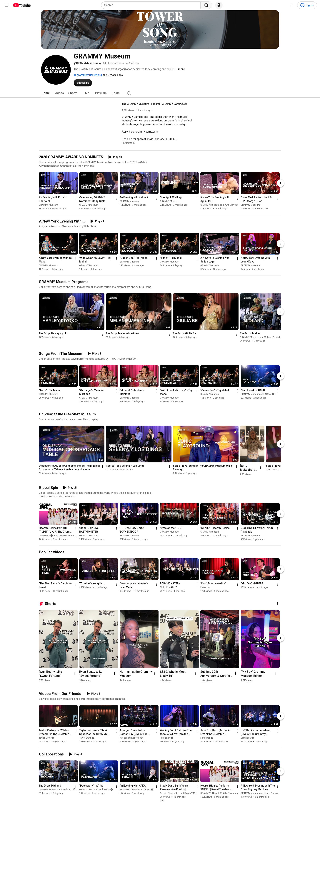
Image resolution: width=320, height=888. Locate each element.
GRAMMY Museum (48, 205)
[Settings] (292, 5)
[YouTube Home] (21, 5)
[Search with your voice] (219, 5)
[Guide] (6, 5)
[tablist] (160, 93)
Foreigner (165, 738)
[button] (128, 143)
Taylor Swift (45, 738)
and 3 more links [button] (113, 74)
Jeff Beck (246, 738)
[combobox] (152, 5)
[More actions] (76, 198)
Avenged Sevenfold (129, 738)
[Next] (280, 183)
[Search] (206, 5)
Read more (128, 143)
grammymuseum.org (89, 74)
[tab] (45, 93)
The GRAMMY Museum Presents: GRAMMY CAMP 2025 (154, 103)
